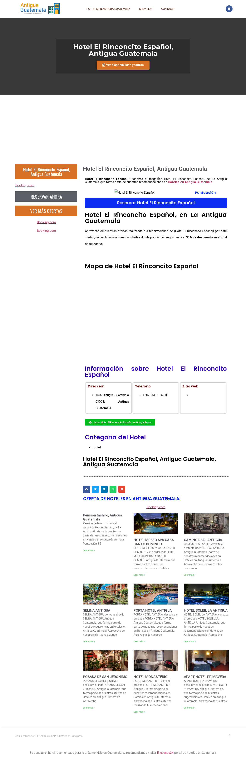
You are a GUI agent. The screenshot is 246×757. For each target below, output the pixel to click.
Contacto (168, 8)
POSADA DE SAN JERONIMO (105, 677)
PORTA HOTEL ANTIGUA (153, 610)
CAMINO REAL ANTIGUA (203, 540)
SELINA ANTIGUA (96, 610)
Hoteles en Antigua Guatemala (108, 8)
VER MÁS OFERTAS (46, 210)
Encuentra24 (165, 753)
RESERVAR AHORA (46, 196)
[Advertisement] (123, 124)
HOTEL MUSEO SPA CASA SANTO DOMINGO (154, 542)
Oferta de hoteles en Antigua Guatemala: (131, 499)
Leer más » (89, 550)
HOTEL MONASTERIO (151, 677)
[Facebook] (229, 8)
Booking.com (24, 185)
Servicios (145, 8)
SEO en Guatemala (46, 736)
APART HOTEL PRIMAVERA (205, 677)
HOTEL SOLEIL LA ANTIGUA (206, 610)
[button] (123, 65)
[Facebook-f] (229, 736)
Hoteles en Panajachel (71, 736)
